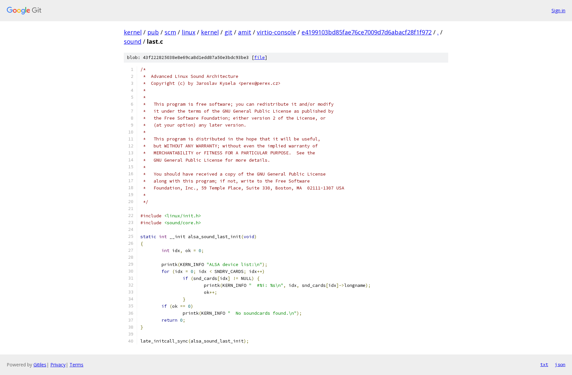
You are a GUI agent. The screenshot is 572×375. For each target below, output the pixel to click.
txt (544, 364)
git (228, 32)
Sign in (558, 10)
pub (153, 32)
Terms (76, 364)
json (560, 364)
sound (132, 41)
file (259, 57)
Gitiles (39, 364)
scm (170, 32)
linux (188, 32)
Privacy (58, 364)
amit (244, 32)
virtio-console (276, 32)
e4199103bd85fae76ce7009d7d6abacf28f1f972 (367, 32)
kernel (133, 32)
